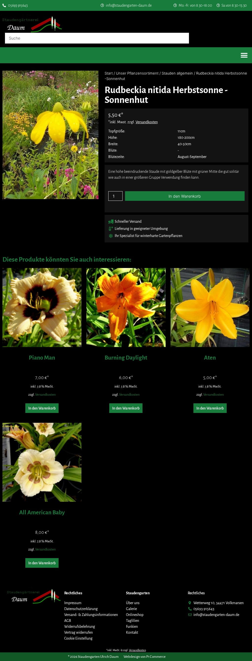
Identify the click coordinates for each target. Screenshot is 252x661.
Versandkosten (45, 394)
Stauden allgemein (177, 73)
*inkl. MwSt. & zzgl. (126, 650)
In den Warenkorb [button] (42, 408)
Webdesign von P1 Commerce (145, 657)
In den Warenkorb (185, 196)
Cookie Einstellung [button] (78, 638)
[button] (244, 55)
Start (109, 73)
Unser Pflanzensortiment (137, 73)
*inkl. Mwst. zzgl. (133, 122)
